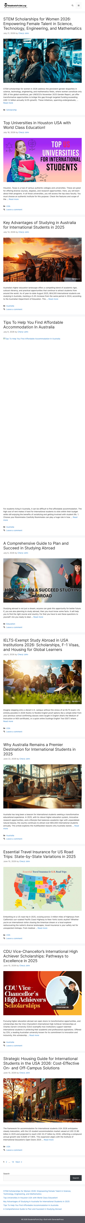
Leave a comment (14, 209)
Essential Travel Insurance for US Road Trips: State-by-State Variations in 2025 (39, 854)
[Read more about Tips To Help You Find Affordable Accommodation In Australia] (42, 339)
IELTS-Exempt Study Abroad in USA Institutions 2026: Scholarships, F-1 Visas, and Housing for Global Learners (41, 645)
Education (10, 624)
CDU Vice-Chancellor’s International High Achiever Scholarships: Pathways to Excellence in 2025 (40, 956)
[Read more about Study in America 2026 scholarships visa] (42, 82)
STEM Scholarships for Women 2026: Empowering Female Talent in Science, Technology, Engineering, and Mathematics (42, 24)
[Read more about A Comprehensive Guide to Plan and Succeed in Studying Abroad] (42, 602)
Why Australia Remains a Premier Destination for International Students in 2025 (39, 749)
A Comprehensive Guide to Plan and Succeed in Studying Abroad (36, 545)
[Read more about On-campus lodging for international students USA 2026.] (42, 1122)
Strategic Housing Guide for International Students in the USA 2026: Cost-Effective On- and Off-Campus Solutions (41, 1063)
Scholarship (11, 110)
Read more (8, 103)
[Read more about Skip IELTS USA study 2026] (42, 703)
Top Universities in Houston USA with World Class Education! (37, 125)
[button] (73, 5)
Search (6, 1174)
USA (8, 206)
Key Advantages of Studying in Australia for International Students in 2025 (39, 224)
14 (13, 1162)
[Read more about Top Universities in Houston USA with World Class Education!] (42, 181)
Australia (10, 306)
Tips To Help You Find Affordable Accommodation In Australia (33, 324)
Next (19, 1162)
